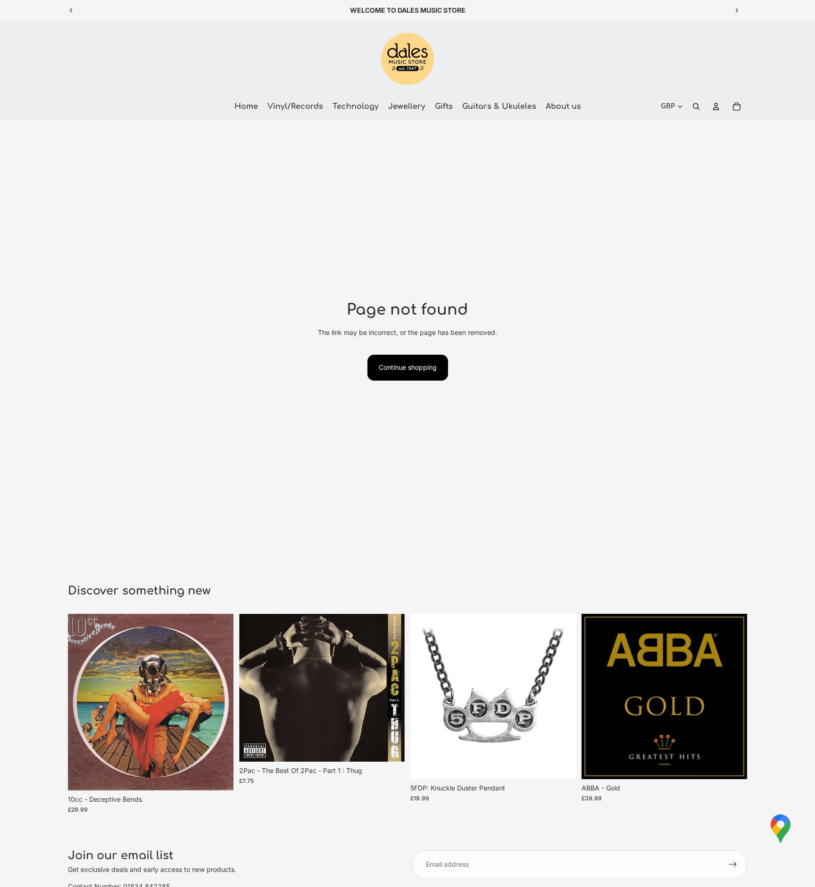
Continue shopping (408, 367)
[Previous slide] (71, 10)
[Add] (218, 775)
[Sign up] (733, 864)
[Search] (696, 106)
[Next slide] (736, 10)
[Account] (716, 106)
